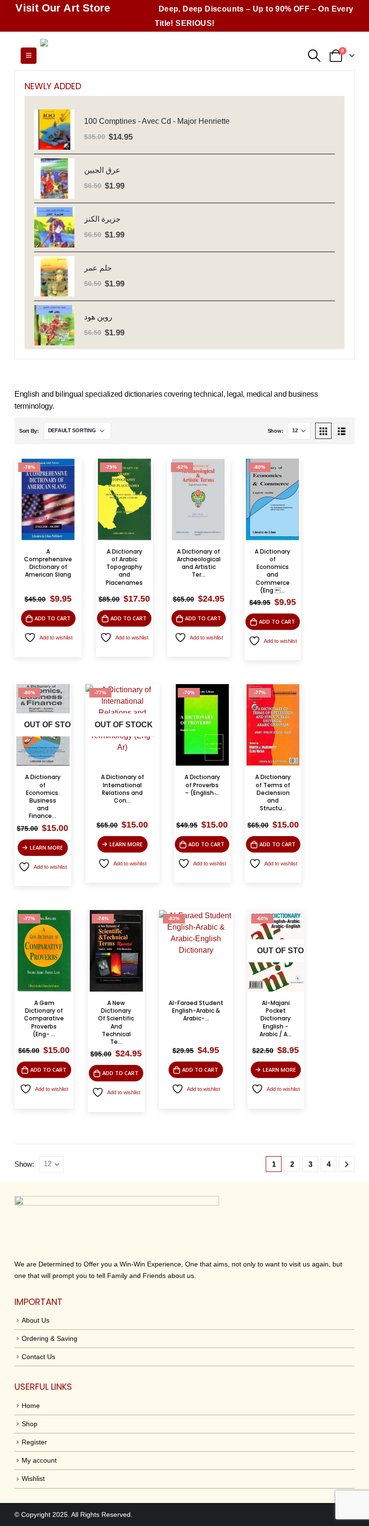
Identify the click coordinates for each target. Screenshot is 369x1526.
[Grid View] (323, 431)
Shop (29, 1424)
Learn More (46, 847)
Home (31, 1405)
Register (34, 1442)
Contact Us (38, 1356)
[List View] (341, 431)
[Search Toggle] (314, 55)
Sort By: (29, 431)
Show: (275, 431)
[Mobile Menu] (29, 55)
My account (39, 1460)
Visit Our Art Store (63, 8)
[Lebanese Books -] (112, 55)
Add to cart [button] (53, 618)
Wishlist (33, 1478)
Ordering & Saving (49, 1338)
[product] (54, 129)
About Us (35, 1320)
